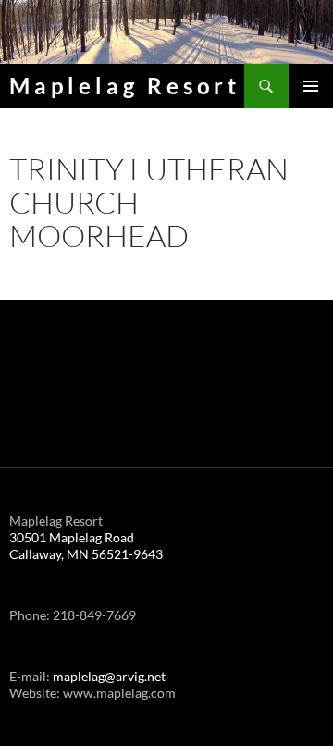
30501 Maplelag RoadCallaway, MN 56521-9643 (86, 545)
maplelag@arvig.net (109, 676)
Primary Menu (311, 86)
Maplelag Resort (124, 85)
